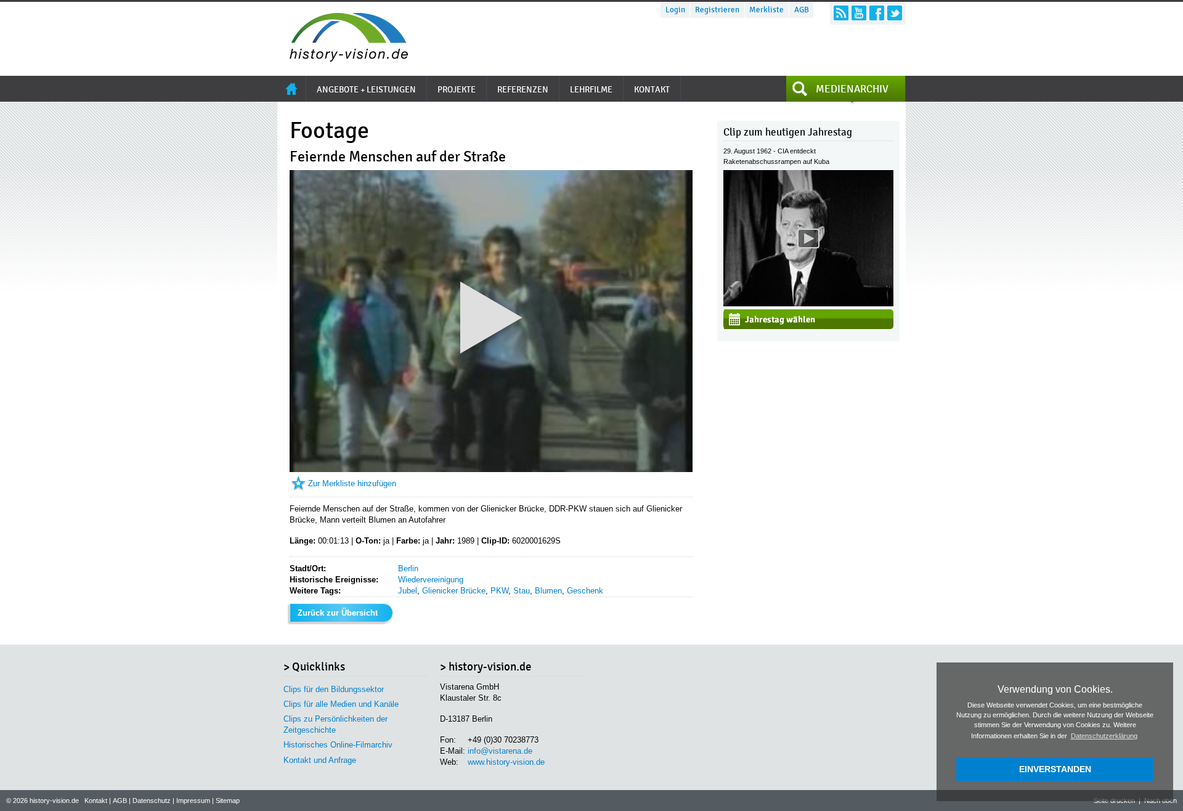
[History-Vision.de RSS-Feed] (841, 13)
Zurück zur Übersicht (338, 612)
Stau (521, 590)
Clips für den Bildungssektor (333, 689)
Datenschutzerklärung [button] (1104, 736)
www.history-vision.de (506, 762)
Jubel (407, 590)
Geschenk (585, 590)
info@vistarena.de (500, 751)
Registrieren (717, 10)
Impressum (193, 800)
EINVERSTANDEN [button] (1055, 769)
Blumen (548, 590)
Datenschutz (151, 800)
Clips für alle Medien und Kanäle (341, 704)
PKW (499, 590)
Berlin (408, 568)
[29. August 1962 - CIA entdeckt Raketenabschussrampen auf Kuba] (808, 303)
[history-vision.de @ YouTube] (859, 13)
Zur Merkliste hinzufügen (352, 483)
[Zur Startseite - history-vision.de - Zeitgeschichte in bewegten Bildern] (342, 58)
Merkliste (766, 10)
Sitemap (228, 800)
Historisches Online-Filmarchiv (337, 744)
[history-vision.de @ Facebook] (876, 13)
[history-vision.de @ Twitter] (894, 13)
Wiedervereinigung (430, 579)
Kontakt (95, 800)
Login (675, 10)
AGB (801, 10)
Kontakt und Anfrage (319, 760)
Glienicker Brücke (454, 590)
